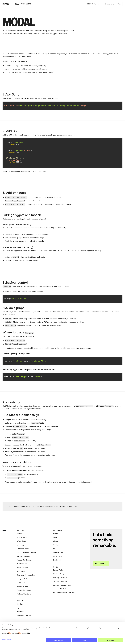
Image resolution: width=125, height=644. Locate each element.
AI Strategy (21, 545)
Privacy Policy (58, 570)
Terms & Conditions (60, 581)
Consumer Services (24, 615)
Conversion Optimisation (26, 575)
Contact (56, 545)
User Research (22, 564)
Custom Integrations (24, 556)
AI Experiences (22, 537)
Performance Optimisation (26, 552)
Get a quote (57, 556)
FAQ (54, 549)
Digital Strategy (22, 567)
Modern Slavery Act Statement (64, 593)
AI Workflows (21, 541)
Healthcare (20, 611)
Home (55, 533)
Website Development (24, 590)
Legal (19, 608)
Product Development (24, 560)
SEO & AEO (21, 583)
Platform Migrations (24, 594)
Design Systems (22, 586)
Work (55, 537)
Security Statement (60, 578)
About (55, 541)
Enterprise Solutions (24, 579)
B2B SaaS (20, 604)
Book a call (57, 560)
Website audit (58, 552)
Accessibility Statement (61, 589)
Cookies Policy (58, 574)
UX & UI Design (22, 571)
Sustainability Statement (62, 585)
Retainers (20, 533)
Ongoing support (23, 549)
